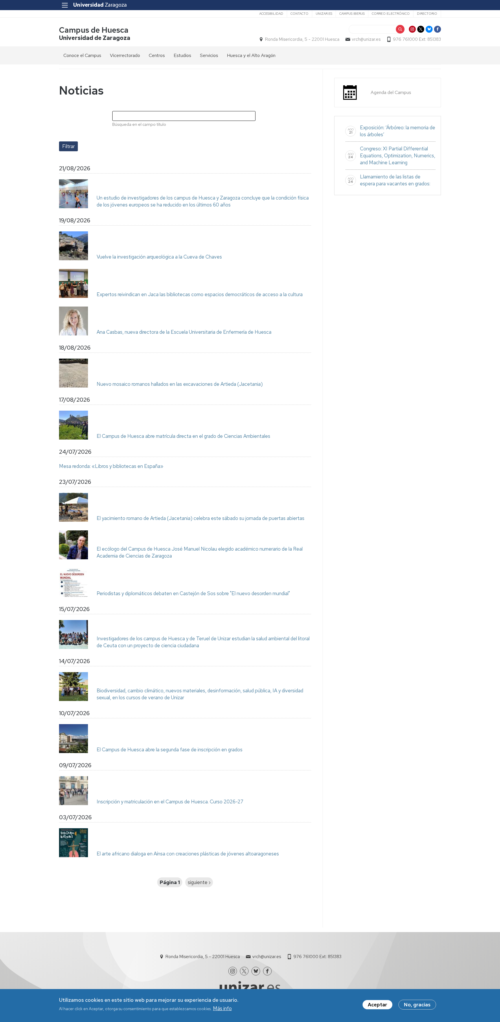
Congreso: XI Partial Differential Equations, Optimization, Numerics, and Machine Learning (397, 155)
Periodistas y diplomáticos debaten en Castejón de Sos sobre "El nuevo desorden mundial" (193, 593)
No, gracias (417, 1004)
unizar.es (324, 14)
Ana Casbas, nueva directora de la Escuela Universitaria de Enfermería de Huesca (184, 332)
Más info (222, 1008)
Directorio (427, 14)
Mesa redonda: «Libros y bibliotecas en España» (111, 466)
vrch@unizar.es (366, 39)
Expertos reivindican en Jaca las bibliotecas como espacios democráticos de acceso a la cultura (200, 294)
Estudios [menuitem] (182, 55)
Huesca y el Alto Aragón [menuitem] (251, 55)
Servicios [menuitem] (209, 55)
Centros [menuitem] (157, 55)
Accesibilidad (271, 14)
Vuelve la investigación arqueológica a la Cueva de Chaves (159, 257)
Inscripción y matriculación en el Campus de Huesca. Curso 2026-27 (170, 801)
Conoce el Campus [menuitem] (82, 55)
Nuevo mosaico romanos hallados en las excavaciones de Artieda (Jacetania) (180, 384)
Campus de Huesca (93, 30)
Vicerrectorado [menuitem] (125, 55)
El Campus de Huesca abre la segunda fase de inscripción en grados (169, 749)
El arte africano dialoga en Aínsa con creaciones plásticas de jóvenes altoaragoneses (188, 854)
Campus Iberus (352, 14)
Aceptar (377, 1004)
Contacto (299, 14)
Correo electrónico (391, 14)
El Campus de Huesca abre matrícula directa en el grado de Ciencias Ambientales (183, 436)
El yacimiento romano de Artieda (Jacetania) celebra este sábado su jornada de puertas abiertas (200, 518)
